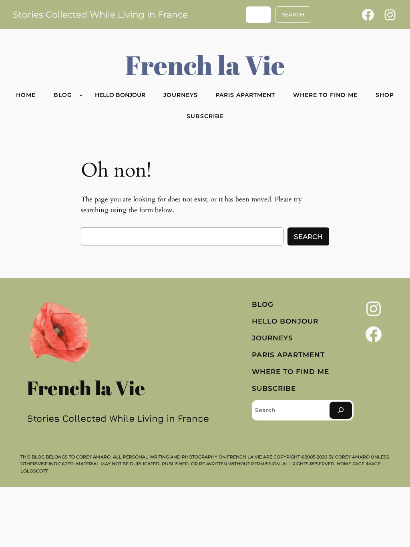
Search (308, 237)
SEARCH (293, 15)
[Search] (341, 410)
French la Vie (205, 64)
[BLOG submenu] (81, 95)
